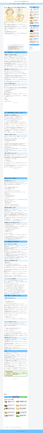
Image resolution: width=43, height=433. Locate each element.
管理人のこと (31, 49)
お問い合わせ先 (31, 48)
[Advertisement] (15, 40)
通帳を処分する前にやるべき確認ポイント (13, 47)
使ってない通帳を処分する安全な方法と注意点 (14, 48)
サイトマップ (31, 46)
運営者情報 (30, 47)
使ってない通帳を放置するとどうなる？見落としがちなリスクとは (16, 46)
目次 (13, 45)
